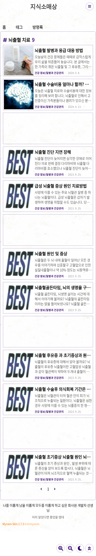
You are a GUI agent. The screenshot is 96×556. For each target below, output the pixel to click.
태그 (19, 27)
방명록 (37, 27)
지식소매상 (43, 6)
